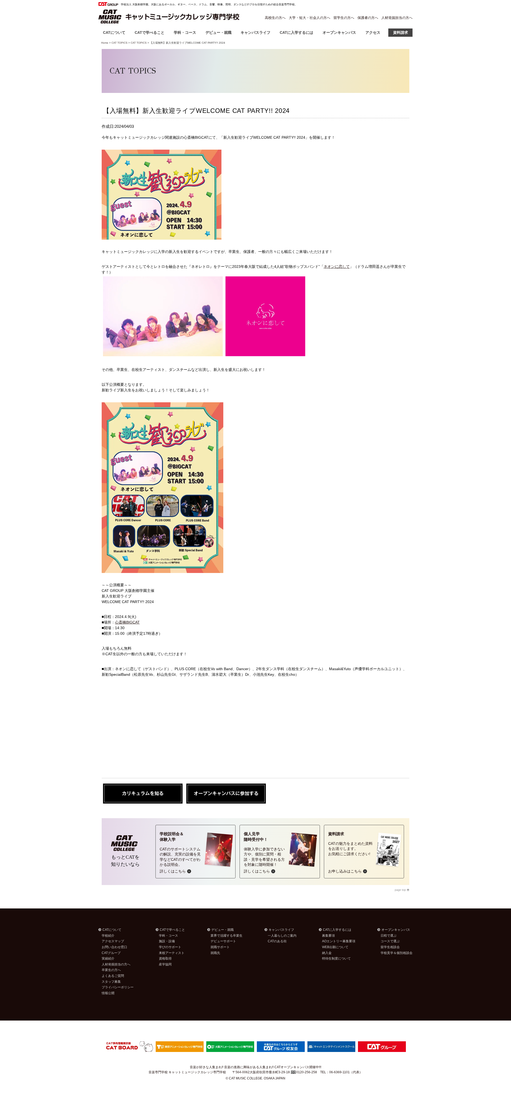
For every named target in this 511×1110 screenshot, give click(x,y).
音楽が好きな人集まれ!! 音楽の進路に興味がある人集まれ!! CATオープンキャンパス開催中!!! (255, 1067)
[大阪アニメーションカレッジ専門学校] (230, 1046)
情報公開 (108, 993)
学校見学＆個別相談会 (397, 953)
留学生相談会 (390, 947)
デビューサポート (223, 941)
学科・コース (185, 32)
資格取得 (165, 958)
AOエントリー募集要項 (338, 941)
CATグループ (111, 953)
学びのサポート (170, 947)
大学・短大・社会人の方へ (309, 18)
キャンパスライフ (255, 32)
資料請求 (400, 32)
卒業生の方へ (111, 970)
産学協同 (165, 964)
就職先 (215, 953)
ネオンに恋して (337, 266)
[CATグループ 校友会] (281, 1046)
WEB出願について (335, 947)
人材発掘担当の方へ (397, 18)
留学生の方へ (343, 18)
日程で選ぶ (389, 935)
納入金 (327, 953)
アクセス (372, 32)
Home (104, 42)
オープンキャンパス (339, 32)
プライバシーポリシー (118, 987)
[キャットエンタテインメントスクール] (331, 1046)
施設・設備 (167, 941)
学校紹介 (108, 935)
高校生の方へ (275, 18)
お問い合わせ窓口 (114, 947)
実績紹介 (108, 958)
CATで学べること (149, 32)
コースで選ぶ (390, 941)
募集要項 (328, 935)
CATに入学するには (296, 32)
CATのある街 (277, 941)
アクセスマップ (113, 941)
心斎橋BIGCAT (127, 622)
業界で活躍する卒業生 (226, 935)
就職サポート (220, 947)
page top (401, 889)
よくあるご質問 (113, 976)
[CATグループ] (382, 1046)
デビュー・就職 (218, 32)
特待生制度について (336, 958)
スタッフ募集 (111, 982)
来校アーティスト (171, 953)
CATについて (114, 32)
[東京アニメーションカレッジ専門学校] (180, 1046)
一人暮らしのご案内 (282, 935)
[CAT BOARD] (129, 1046)
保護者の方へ (367, 18)
